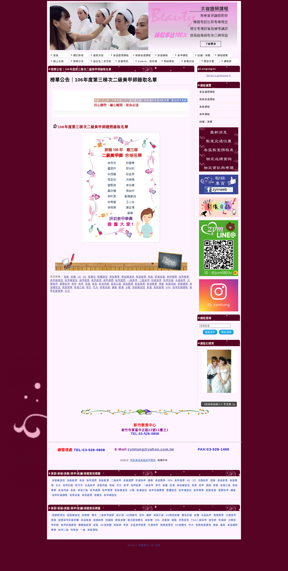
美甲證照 (108, 280)
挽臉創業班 (58, 515)
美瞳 (73, 276)
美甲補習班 (56, 280)
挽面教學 (219, 515)
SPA (168, 287)
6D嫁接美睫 (173, 515)
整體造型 (102, 276)
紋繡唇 (109, 520)
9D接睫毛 (181, 525)
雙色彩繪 (187, 515)
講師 (148, 515)
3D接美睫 (106, 525)
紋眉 (172, 485)
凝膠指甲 (65, 284)
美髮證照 (183, 284)
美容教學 (152, 284)
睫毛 (94, 515)
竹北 (95, 287)
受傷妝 (222, 520)
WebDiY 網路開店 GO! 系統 (144, 545)
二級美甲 (144, 280)
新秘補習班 (127, 276)
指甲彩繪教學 (156, 490)
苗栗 (194, 485)
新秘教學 (115, 276)
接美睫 (149, 520)
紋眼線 (86, 515)
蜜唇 (222, 525)
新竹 (88, 287)
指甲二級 (63, 530)
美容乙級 (116, 284)
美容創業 (140, 284)
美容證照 (128, 284)
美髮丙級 (171, 284)
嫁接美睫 (120, 520)
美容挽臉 (86, 520)
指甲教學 (184, 276)
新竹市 (79, 485)
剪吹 (141, 515)
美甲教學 (172, 276)
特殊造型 (184, 520)
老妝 (126, 525)
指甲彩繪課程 (180, 287)
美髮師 (117, 525)
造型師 (213, 520)
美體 (196, 515)
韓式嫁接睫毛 (135, 520)
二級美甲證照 (106, 515)
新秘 (150, 276)
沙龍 (127, 287)
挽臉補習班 (73, 515)
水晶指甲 (180, 280)
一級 (82, 530)
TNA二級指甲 (199, 520)
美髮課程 (92, 530)
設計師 (120, 515)
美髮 (149, 287)
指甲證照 (120, 280)
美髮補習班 (138, 287)
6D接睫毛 (131, 515)
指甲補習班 (71, 280)
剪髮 (87, 284)
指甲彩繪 (168, 280)
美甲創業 (96, 280)
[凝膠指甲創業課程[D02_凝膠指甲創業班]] (219, 392)
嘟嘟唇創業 (84, 525)
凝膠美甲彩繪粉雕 (68, 520)
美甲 (74, 284)
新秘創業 (141, 276)
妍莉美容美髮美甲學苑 (143, 460)
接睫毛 (92, 276)
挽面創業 (98, 520)
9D (84, 276)
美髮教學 (67, 287)
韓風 (174, 520)
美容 (94, 284)
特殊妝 (74, 530)
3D (79, 276)
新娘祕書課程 (203, 525)
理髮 (161, 284)
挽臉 (66, 276)
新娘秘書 (160, 276)
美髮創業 (159, 287)
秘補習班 (142, 490)
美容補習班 (183, 485)
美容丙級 (104, 284)
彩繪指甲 (156, 280)
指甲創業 (84, 280)
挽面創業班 (166, 525)
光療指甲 (203, 480)
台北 (67, 291)
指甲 (80, 284)
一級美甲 (132, 280)
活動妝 (166, 520)
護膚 (121, 287)
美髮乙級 (79, 287)
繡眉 (114, 287)
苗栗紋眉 (105, 287)
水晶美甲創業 (138, 525)
